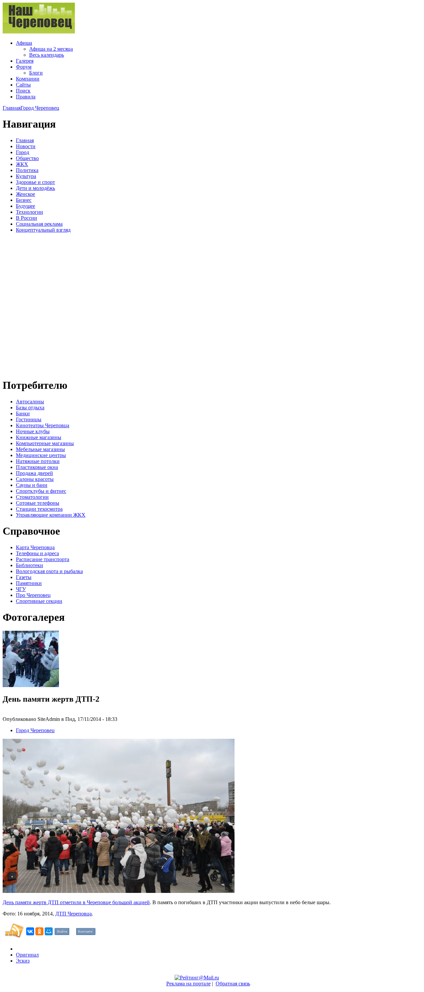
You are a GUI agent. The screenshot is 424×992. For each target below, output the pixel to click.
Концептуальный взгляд (43, 230)
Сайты (23, 85)
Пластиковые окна (37, 467)
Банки (23, 413)
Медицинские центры (41, 455)
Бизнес (23, 200)
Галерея (24, 61)
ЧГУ (21, 589)
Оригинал (27, 955)
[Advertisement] (42, 304)
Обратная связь (233, 983)
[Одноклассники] (39, 931)
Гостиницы (28, 419)
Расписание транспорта (42, 559)
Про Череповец (33, 595)
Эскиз (22, 960)
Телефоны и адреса (37, 553)
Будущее (25, 206)
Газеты (23, 577)
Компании (27, 79)
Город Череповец (40, 108)
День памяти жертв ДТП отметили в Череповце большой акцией (76, 902)
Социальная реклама (39, 224)
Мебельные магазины (40, 449)
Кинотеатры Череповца (42, 425)
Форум (23, 67)
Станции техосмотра (39, 509)
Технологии (29, 212)
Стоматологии (32, 497)
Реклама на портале (188, 983)
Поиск (23, 90)
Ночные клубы (33, 431)
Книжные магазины (38, 437)
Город (22, 152)
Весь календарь (46, 55)
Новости (25, 146)
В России (26, 218)
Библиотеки (29, 565)
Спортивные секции (39, 601)
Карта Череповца (35, 547)
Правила (25, 96)
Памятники (29, 583)
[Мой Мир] (49, 931)
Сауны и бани (31, 485)
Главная (12, 108)
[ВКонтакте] (30, 931)
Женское (25, 194)
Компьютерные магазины (45, 443)
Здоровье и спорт (35, 182)
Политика (27, 170)
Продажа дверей (34, 473)
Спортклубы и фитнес (41, 491)
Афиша (24, 43)
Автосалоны (30, 401)
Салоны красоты (35, 479)
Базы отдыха (30, 407)
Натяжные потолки (38, 461)
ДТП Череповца (73, 913)
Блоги (36, 73)
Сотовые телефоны (37, 503)
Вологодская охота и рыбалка (49, 571)
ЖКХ (22, 164)
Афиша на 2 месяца (51, 49)
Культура (26, 176)
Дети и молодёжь (35, 188)
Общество (27, 158)
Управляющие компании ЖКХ (50, 515)
